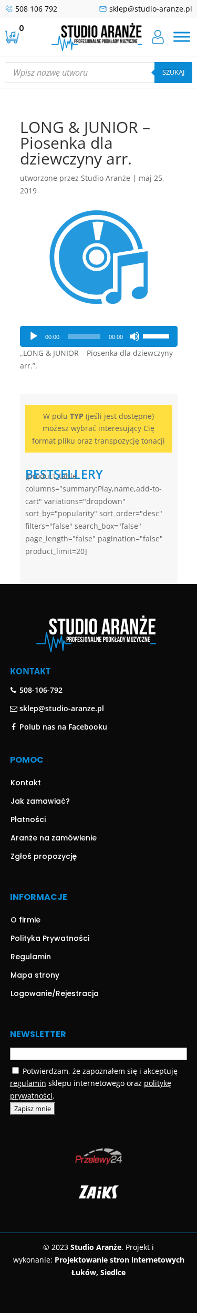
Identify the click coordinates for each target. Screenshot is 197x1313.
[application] (99, 336)
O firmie (25, 920)
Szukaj (173, 72)
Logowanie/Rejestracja (55, 993)
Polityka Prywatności (50, 938)
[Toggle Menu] (181, 37)
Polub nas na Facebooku (62, 727)
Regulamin (31, 956)
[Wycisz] (134, 336)
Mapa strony (35, 975)
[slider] (157, 335)
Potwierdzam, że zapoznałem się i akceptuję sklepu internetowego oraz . (94, 1083)
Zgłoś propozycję (44, 856)
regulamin (28, 1083)
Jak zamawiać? (40, 801)
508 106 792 (36, 9)
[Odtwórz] (33, 336)
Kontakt (26, 782)
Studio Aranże (105, 178)
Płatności (28, 819)
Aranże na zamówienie (54, 838)
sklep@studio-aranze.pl (150, 9)
